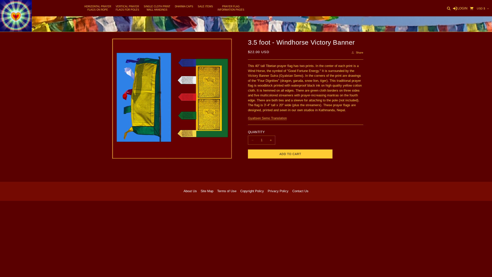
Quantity (256, 132)
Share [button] (359, 52)
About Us (190, 191)
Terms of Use (226, 191)
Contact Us (300, 191)
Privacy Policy (278, 191)
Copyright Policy (252, 191)
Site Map (207, 191)
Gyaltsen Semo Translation (267, 118)
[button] (97, 8)
